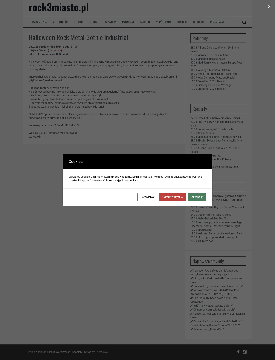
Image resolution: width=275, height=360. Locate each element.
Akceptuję (197, 196)
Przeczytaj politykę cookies (122, 180)
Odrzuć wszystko (172, 196)
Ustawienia (147, 196)
